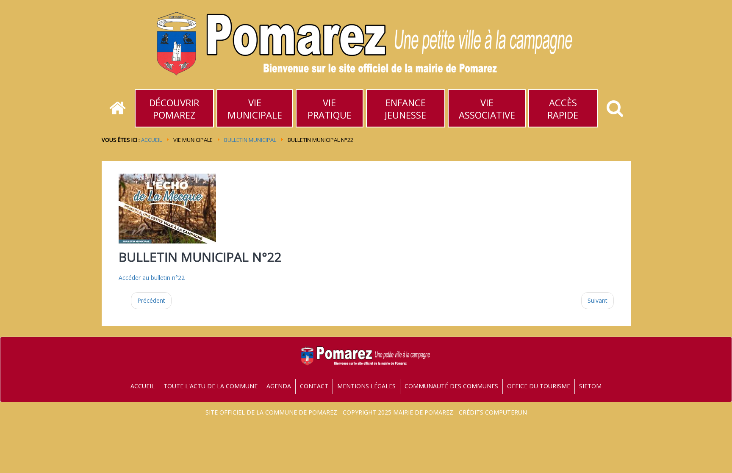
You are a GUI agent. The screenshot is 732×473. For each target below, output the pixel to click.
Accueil (151, 140)
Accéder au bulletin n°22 (152, 278)
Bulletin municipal (250, 140)
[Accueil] (117, 108)
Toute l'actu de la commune (211, 386)
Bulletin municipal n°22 (200, 257)
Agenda (278, 386)
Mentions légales (366, 386)
